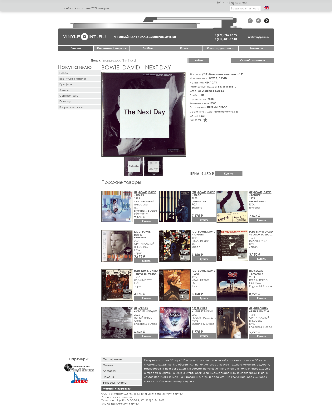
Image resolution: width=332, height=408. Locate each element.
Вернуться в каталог (72, 78)
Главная (76, 48)
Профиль (65, 84)
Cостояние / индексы (112, 48)
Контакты (256, 48)
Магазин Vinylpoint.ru (116, 388)
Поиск (95, 60)
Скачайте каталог (252, 60)
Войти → (222, 2)
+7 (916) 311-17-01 (225, 39)
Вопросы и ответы (71, 107)
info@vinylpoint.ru (258, 36)
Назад (63, 72)
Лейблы (148, 48)
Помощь (65, 101)
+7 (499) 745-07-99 (225, 35)
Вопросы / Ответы (114, 382)
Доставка (109, 370)
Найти (198, 60)
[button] (182, 76)
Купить (228, 173)
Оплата (108, 365)
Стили (184, 48)
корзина (241, 2)
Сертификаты (68, 95)
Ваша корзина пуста (245, 8)
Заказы (64, 90)
